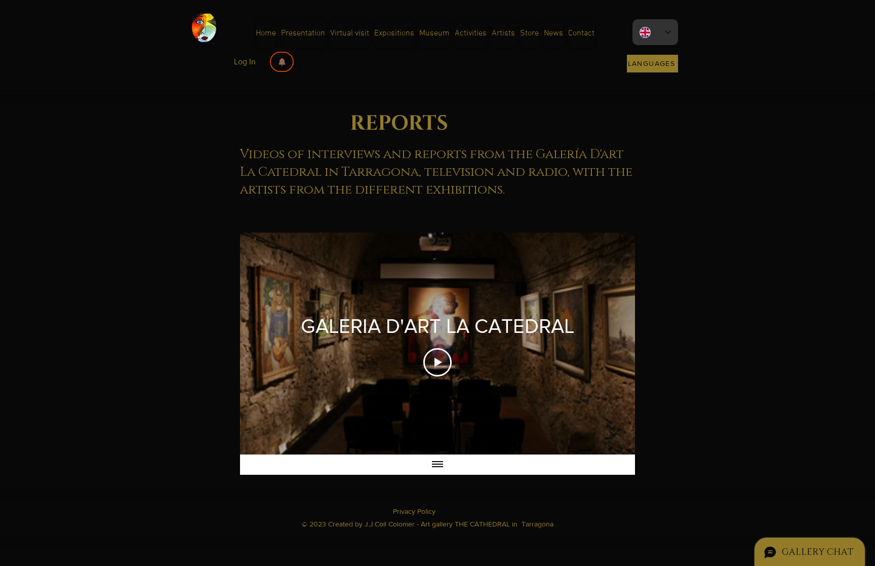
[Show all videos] (437, 465)
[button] (282, 62)
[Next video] (614, 343)
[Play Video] (437, 362)
